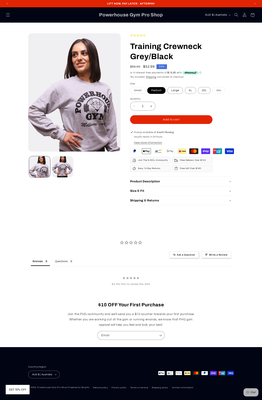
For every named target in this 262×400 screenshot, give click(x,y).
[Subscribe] (160, 335)
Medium (156, 90)
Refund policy (100, 387)
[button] (8, 15)
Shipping (151, 77)
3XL (220, 91)
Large (175, 90)
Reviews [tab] (38, 261)
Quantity (135, 99)
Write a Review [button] (218, 254)
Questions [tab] (61, 261)
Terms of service (139, 387)
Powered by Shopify (78, 387)
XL (190, 90)
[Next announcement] (255, 3)
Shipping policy (160, 387)
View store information (148, 142)
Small (139, 91)
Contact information (183, 387)
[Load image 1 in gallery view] (39, 166)
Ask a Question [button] (186, 254)
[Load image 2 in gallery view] (62, 166)
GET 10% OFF (17, 390)
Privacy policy (119, 387)
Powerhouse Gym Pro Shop (52, 387)
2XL (204, 90)
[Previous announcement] (7, 3)
